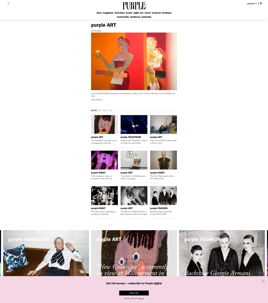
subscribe (250, 3)
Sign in (141, 298)
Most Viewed (102, 110)
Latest (110, 110)
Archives (156, 12)
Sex (142, 12)
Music (129, 12)
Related (94, 110)
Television (119, 12)
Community (123, 16)
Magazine (108, 12)
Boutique (166, 12)
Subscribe (134, 293)
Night (136, 12)
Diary (99, 12)
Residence (135, 16)
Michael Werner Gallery (129, 93)
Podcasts (146, 16)
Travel (148, 12)
